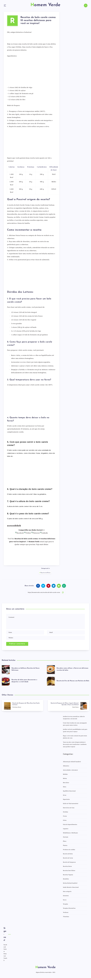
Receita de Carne (68, 858)
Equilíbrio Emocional (69, 791)
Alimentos (66, 766)
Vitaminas (66, 916)
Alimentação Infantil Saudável (72, 761)
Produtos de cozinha (69, 849)
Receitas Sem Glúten (69, 870)
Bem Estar (66, 782)
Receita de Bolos (46, 572)
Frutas (65, 816)
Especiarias (66, 799)
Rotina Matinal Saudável (70, 883)
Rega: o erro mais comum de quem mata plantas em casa (75, 737)
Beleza (65, 778)
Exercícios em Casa (68, 808)
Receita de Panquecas (69, 862)
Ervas (64, 795)
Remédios (66, 879)
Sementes (66, 895)
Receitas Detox (67, 866)
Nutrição (65, 837)
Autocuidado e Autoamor (70, 770)
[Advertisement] (31, 72)
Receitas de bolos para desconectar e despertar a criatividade (24, 680)
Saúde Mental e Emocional (71, 887)
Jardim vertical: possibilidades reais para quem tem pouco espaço (75, 730)
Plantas (65, 845)
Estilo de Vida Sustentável (70, 803)
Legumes (65, 828)
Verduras (65, 912)
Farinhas (65, 812)
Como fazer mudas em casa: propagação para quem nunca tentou (75, 724)
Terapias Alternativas (69, 908)
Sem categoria (67, 891)
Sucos (64, 900)
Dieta (64, 787)
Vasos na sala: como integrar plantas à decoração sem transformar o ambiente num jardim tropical (75, 744)
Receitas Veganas (68, 875)
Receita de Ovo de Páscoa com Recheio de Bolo (73, 681)
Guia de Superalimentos (70, 824)
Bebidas (65, 774)
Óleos (64, 841)
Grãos (65, 820)
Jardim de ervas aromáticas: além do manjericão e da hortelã (74, 718)
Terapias (65, 904)
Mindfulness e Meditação (70, 833)
